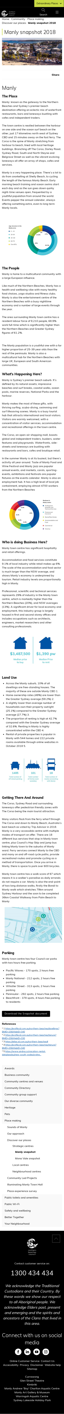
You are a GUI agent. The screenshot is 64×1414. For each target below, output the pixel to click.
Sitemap (32, 1368)
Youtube (36, 1352)
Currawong (32, 1376)
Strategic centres (22, 1146)
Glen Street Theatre (32, 1380)
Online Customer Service (25, 1361)
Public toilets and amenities (21, 1197)
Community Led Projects (22, 1178)
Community (18, 19)
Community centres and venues (24, 1081)
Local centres (20, 1165)
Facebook (18, 1352)
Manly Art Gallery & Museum (32, 1392)
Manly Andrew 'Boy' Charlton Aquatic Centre (32, 1388)
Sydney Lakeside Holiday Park (32, 1400)
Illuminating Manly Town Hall (25, 1184)
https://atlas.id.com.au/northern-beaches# (26, 1041)
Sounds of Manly (17, 1127)
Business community (17, 1074)
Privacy (24, 1365)
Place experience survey (22, 1191)
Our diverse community (19, 1101)
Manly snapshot (25, 1151)
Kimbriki (32, 1384)
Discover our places (14, 22)
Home (5, 19)
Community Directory (18, 1087)
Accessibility (11, 1365)
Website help (53, 1365)
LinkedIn (27, 1352)
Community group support (21, 1094)
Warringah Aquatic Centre (32, 1396)
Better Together (14, 1217)
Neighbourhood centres (26, 1171)
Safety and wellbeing (18, 1210)
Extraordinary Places (47, 3)
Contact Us (47, 1361)
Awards (9, 1068)
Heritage (10, 1107)
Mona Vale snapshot (27, 1158)
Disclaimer (36, 1365)
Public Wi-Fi (12, 1204)
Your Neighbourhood (17, 1223)
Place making (35, 19)
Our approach (15, 1133)
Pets (7, 1114)
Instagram (46, 1352)
